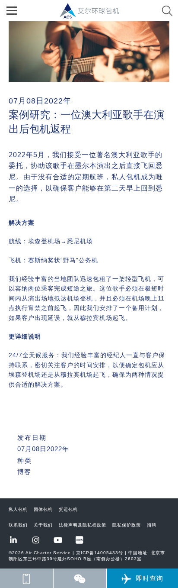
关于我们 (43, 525)
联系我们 (18, 525)
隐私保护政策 (126, 525)
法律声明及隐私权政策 (82, 525)
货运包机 (68, 509)
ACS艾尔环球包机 (93, 15)
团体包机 (43, 509)
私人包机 (18, 509)
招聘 (151, 525)
